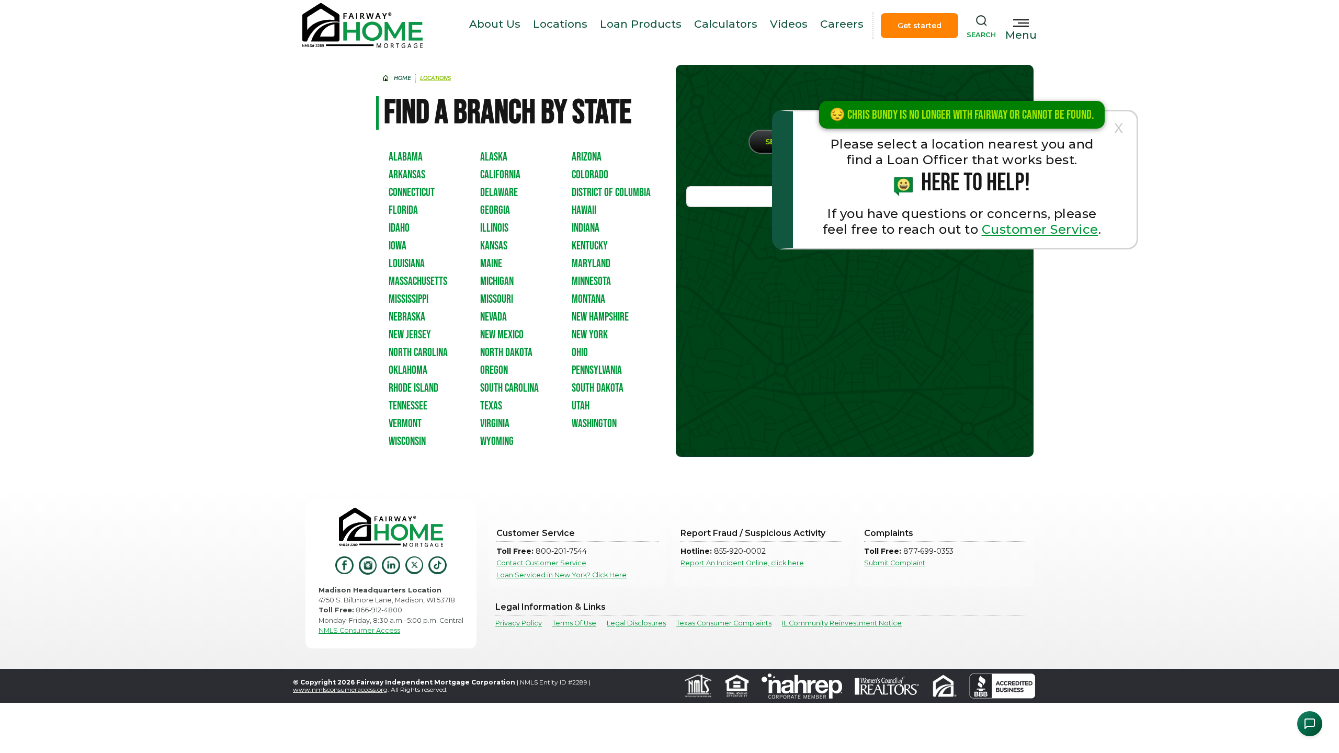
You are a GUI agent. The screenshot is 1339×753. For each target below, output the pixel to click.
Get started (919, 25)
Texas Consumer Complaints (723, 623)
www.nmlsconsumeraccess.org (340, 689)
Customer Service (1040, 229)
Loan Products (641, 23)
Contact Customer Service (541, 563)
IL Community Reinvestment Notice (842, 623)
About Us (494, 23)
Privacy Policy (518, 623)
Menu (1021, 35)
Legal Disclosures (636, 623)
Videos (789, 23)
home (402, 78)
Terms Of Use (574, 623)
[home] (362, 25)
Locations (560, 23)
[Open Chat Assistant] (1309, 723)
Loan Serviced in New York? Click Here (561, 575)
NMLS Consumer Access (359, 630)
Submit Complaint (894, 563)
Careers (842, 23)
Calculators (725, 23)
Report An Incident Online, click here (742, 563)
